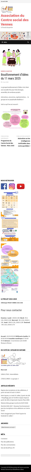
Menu (5, 42)
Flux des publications (7, 442)
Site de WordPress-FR (7, 448)
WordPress (16, 469)
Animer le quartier (6, 71)
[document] (15, 303)
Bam (22, 469)
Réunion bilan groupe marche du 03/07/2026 (14, 403)
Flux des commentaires (8, 445)
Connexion (4, 439)
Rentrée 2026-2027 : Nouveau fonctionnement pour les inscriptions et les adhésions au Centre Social (15, 408)
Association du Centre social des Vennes (15, 19)
